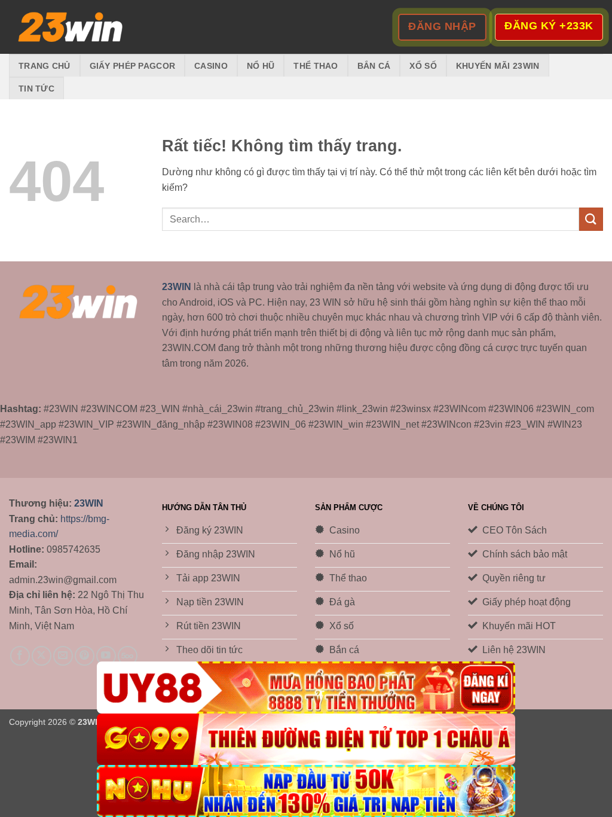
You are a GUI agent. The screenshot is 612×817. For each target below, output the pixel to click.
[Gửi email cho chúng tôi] (63, 656)
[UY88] (306, 687)
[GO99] (306, 740)
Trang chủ (45, 66)
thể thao (315, 66)
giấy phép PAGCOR (133, 66)
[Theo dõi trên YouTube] (106, 656)
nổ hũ (260, 66)
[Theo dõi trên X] (41, 656)
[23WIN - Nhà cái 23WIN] (68, 27)
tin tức (36, 88)
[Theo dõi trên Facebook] (20, 656)
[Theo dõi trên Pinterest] (84, 656)
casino (211, 66)
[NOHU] (306, 791)
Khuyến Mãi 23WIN (498, 66)
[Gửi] (591, 219)
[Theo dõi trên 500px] (127, 656)
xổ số (422, 66)
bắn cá (374, 66)
